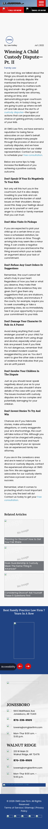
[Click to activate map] (16, 783)
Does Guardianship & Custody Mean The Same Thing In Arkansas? (21, 566)
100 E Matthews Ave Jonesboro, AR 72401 (25, 712)
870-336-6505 (23, 720)
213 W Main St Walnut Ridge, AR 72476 (27, 753)
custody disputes (13, 112)
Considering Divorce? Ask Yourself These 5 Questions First (23, 594)
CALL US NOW (14, 10)
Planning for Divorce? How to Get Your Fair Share (23, 540)
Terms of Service (13, 807)
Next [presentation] (28, 666)
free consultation (32, 155)
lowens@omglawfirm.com (28, 727)
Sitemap (29, 807)
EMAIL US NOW (39, 10)
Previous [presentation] (20, 666)
